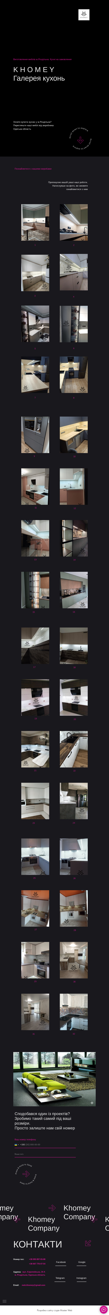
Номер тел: (18, 1259)
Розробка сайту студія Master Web (54, 1310)
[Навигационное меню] (4, 1301)
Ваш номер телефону (25, 1139)
